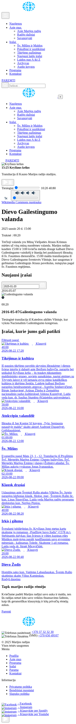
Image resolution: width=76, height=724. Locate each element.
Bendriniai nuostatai (21, 690)
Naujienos (15, 23)
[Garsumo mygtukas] (25, 195)
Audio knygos (26, 66)
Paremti (6, 611)
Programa (15, 70)
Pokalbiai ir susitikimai (31, 49)
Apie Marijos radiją (29, 31)
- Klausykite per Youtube (33, 714)
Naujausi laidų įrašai (29, 56)
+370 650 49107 (48, 635)
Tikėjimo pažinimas (29, 52)
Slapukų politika (19, 693)
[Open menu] (5, 15)
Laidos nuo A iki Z (28, 59)
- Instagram (25, 707)
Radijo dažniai (26, 34)
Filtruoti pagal (10, 340)
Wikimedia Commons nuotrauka (21, 202)
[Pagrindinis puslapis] (29, 10)
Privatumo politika (20, 686)
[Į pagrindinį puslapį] (30, 96)
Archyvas (23, 63)
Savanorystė (24, 38)
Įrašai (13, 42)
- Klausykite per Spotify (33, 710)
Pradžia (14, 655)
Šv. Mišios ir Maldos (29, 45)
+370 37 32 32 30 (43, 632)
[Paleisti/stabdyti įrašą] (8, 182)
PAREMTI (8, 80)
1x (5, 198)
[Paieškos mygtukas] (5, 85)
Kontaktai (15, 73)
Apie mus (15, 27)
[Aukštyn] (5, 719)
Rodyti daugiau (11, 579)
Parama (14, 670)
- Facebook (24, 703)
